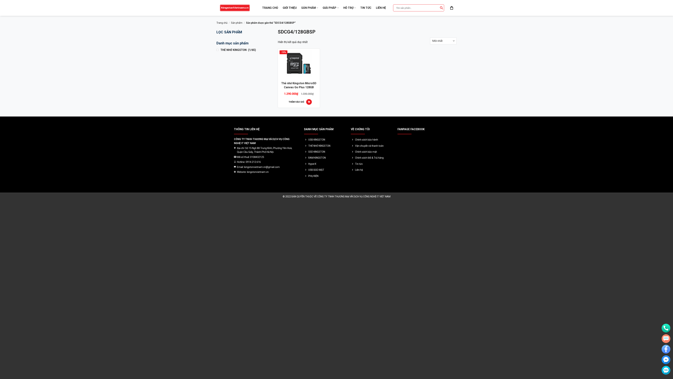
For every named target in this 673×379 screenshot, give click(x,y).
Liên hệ (381, 7)
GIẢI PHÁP (329, 7)
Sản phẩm (308, 7)
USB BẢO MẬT (316, 169)
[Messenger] (666, 359)
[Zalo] (666, 370)
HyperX (312, 163)
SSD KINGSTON (316, 151)
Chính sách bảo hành (366, 139)
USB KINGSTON (316, 139)
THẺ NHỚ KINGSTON (319, 145)
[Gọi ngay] (666, 328)
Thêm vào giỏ (296, 102)
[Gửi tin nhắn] (666, 338)
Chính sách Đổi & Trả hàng (369, 157)
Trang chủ (270, 7)
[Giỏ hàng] (451, 7)
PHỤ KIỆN (313, 176)
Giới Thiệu (290, 7)
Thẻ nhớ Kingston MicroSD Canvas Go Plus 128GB (298, 85)
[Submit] (441, 7)
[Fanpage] (666, 349)
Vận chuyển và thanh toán (369, 145)
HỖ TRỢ (348, 7)
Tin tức (365, 7)
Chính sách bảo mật (366, 151)
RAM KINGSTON (317, 157)
